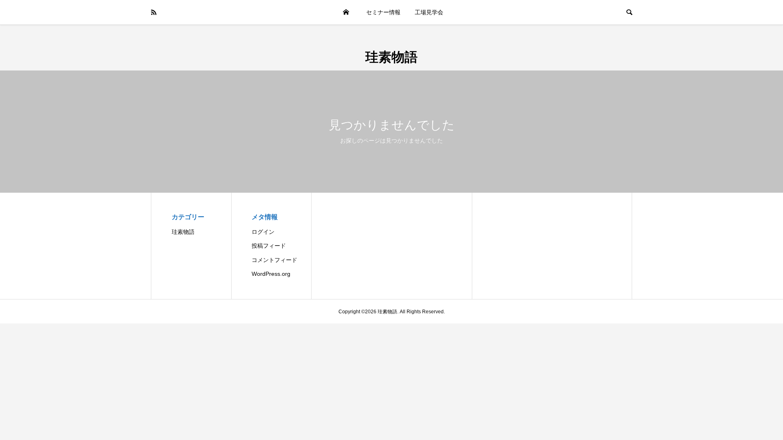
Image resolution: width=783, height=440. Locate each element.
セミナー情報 (383, 12)
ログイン (263, 232)
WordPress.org (271, 274)
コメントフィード (274, 260)
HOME (346, 12)
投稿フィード (269, 245)
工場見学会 (429, 12)
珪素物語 (391, 56)
